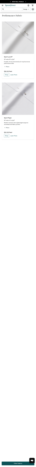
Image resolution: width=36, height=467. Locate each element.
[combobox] (26, 9)
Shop (6, 75)
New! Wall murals (18, 1)
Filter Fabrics (18, 463)
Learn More (13, 75)
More (6, 67)
